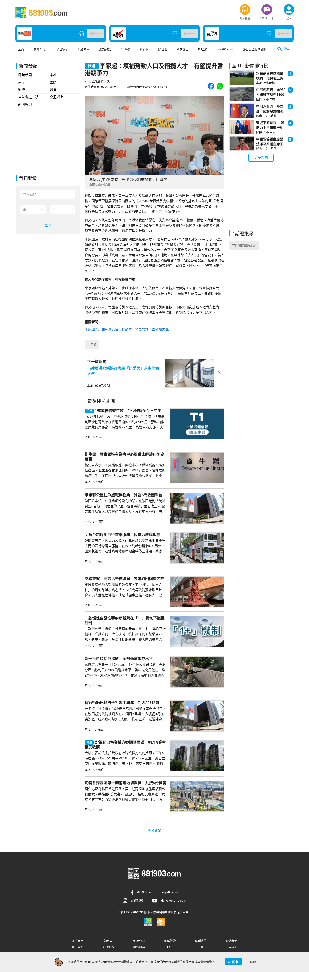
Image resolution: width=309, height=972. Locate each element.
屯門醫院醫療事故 (244, 245)
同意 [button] (235, 962)
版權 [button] (201, 947)
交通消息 (56, 97)
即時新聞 (25, 75)
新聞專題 (25, 104)
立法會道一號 (28, 97)
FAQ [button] (170, 947)
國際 (53, 82)
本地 (53, 75)
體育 (53, 90)
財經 (21, 90)
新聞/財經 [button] (40, 49)
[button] (245, 9)
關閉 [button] (253, 962)
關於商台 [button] (77, 941)
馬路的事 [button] (84, 49)
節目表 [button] (162, 49)
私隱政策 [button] (201, 941)
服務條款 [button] (170, 941)
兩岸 (21, 82)
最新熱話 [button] (105, 49)
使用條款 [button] (139, 941)
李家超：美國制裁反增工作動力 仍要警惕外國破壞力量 (127, 329)
